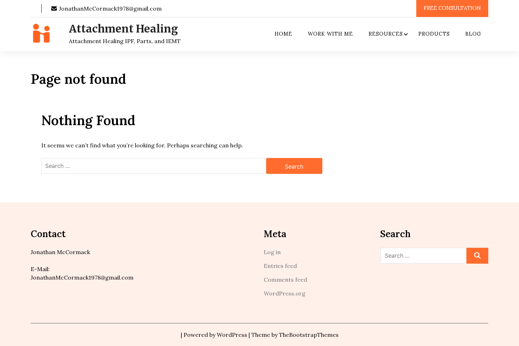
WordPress (232, 334)
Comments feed (285, 279)
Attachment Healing (123, 29)
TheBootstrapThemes (309, 334)
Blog (473, 34)
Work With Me (330, 34)
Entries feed (280, 265)
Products (434, 34)
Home (283, 34)
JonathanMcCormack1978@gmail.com (110, 8)
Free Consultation (452, 8)
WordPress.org (284, 293)
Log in (272, 252)
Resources (386, 34)
